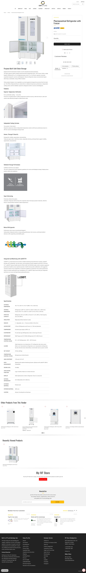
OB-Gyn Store (68, 556)
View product (10, 424)
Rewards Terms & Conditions (29, 565)
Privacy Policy (26, 548)
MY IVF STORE (26, 559)
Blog (45, 557)
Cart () (82, 1)
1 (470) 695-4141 (69, 546)
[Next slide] (47, 37)
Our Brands (25, 542)
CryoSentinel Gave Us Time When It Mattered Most (44, 517)
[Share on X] (67, 53)
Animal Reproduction (69, 560)
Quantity (56, 38)
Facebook (46, 561)
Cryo (30, 8)
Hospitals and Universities (28, 552)
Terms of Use (25, 546)
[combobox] (78, 4)
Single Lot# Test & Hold (49, 550)
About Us (46, 544)
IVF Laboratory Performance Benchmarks (11, 556)
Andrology (20, 8)
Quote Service (47, 552)
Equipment (40, 8)
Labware (34, 8)
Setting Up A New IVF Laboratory (9, 555)
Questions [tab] (64, 68)
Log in (78, 1)
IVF (15, 8)
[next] (85, 418)
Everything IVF (26, 544)
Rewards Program (27, 563)
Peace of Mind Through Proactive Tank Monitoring (67, 517)
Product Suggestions (48, 546)
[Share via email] (69, 53)
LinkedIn (46, 559)
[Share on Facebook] (65, 53)
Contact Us (46, 540)
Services (59, 8)
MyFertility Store (68, 558)
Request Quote (67, 44)
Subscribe (57, 502)
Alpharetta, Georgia (69, 542)
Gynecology (47, 8)
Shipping (25, 554)
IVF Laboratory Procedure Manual (9, 558)
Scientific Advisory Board (7, 562)
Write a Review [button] (76, 66)
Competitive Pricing (48, 548)
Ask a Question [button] (66, 66)
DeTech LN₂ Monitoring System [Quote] (56, 524)
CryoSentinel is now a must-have (16, 517)
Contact (69, 8)
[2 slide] (43, 432)
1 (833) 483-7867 (69, 548)
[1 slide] (42, 432)
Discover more (43, 479)
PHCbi (55, 31)
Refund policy (47, 554)
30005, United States (69, 544)
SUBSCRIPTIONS (26, 561)
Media (26, 8)
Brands (64, 8)
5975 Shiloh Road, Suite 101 (71, 540)
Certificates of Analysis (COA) (50, 542)
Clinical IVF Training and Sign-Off (9, 560)
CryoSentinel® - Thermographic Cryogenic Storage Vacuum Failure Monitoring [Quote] (10, 525)
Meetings (46, 556)
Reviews (25, 557)
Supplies (53, 8)
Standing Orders (26, 556)
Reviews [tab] (56, 68)
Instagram (46, 563)
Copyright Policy (26, 550)
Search (24, 540)
